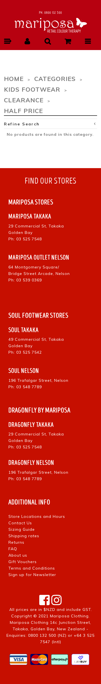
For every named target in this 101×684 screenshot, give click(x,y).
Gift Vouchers (22, 561)
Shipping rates (23, 535)
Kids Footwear (32, 89)
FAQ (12, 548)
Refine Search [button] (22, 124)
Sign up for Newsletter (32, 574)
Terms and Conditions (31, 568)
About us (17, 555)
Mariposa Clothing (69, 615)
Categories (55, 78)
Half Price (23, 110)
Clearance (23, 100)
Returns (16, 542)
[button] (7, 41)
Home (14, 78)
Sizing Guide (21, 529)
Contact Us (20, 522)
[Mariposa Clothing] (50, 24)
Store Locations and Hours (36, 516)
